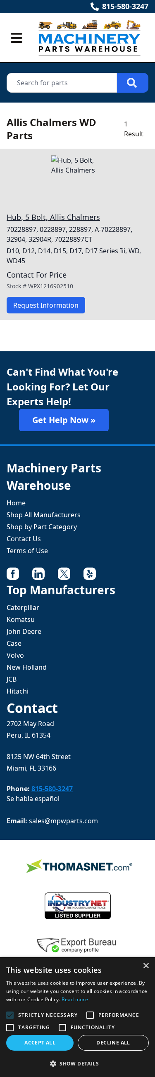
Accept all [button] (39, 1042)
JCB (12, 679)
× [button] (146, 966)
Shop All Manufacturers (44, 514)
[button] (77, 1063)
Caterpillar (23, 607)
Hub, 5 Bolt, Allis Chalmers (53, 217)
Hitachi (18, 691)
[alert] (77, 1017)
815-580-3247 (125, 6)
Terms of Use (27, 550)
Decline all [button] (113, 1042)
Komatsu (21, 619)
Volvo (15, 655)
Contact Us (24, 538)
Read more (75, 999)
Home (16, 502)
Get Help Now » (63, 419)
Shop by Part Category (42, 526)
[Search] (132, 83)
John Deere (24, 631)
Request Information (46, 305)
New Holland (27, 667)
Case (14, 643)
